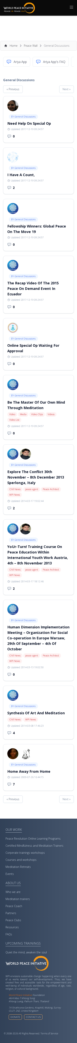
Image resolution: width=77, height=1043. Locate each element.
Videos (51, 414)
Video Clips (37, 414)
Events (10, 874)
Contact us (33, 1017)
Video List (14, 419)
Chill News (15, 489)
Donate (15, 1017)
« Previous (13, 89)
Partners (11, 913)
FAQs (9, 934)
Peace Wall (31, 45)
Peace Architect (51, 489)
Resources (12, 927)
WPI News (14, 494)
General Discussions (25, 116)
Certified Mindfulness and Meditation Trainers (34, 845)
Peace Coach (14, 906)
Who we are (13, 892)
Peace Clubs (13, 920)
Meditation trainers (18, 899)
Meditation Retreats (18, 867)
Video (12, 414)
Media (23, 414)
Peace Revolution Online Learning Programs (33, 838)
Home (14, 45)
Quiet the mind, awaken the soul (26, 952)
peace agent (31, 489)
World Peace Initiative (20, 995)
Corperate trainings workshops (25, 853)
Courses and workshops (21, 860)
